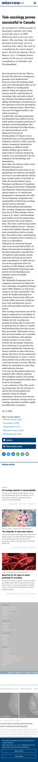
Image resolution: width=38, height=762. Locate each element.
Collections (6, 623)
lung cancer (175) (12, 426)
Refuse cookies (19, 751)
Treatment (5, 611)
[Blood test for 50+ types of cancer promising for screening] (19, 561)
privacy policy (17, 745)
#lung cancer (31, 547)
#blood (9, 593)
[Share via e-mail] (27, 454)
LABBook (5, 627)
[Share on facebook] (4, 454)
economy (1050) (12, 423)
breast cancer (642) (13, 419)
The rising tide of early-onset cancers (17, 531)
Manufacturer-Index (9, 630)
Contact (4, 654)
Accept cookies (19, 756)
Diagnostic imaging (8, 607)
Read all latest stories (13, 446)
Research (5, 618)
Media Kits (6, 649)
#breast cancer (13, 504)
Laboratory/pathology (9, 609)
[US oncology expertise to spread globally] (19, 476)
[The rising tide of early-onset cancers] (19, 518)
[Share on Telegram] (22, 454)
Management (6, 613)
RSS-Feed (5, 644)
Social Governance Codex (11, 660)
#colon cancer (23, 504)
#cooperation (31, 504)
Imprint (4, 665)
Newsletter (6, 651)
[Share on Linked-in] (13, 454)
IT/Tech (4, 616)
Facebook (5, 635)
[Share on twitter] (8, 454)
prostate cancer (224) (14, 430)
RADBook (5, 625)
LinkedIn (5, 642)
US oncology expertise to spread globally (18, 490)
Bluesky (4, 639)
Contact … (9, 440)
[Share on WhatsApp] (18, 454)
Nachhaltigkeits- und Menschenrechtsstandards (11, 657)
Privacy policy (7, 662)
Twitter (4, 637)
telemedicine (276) (13, 434)
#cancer (24, 547)
